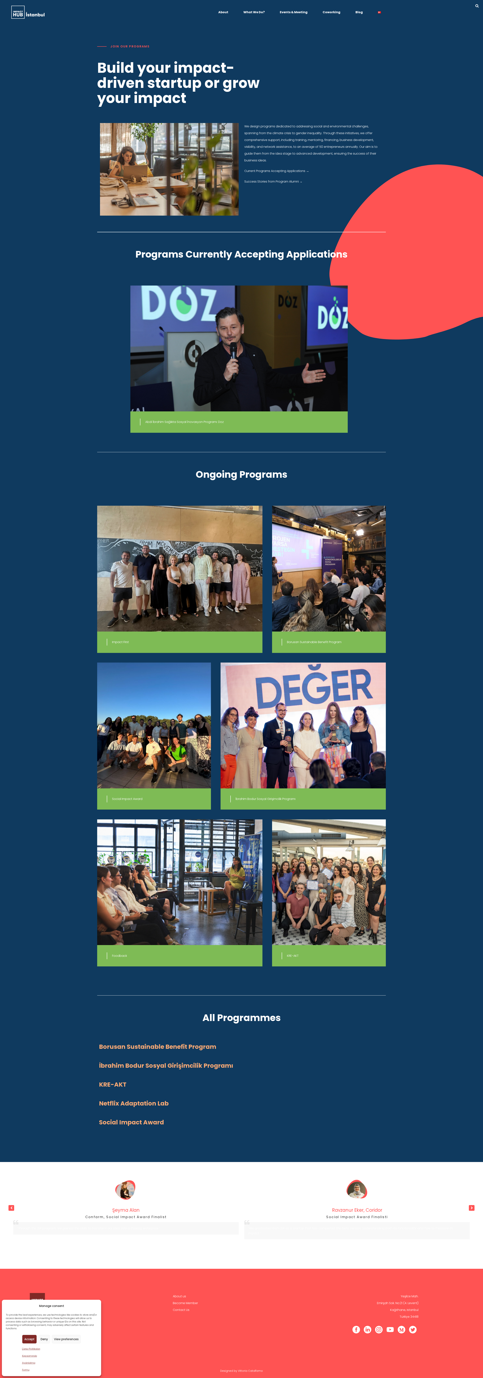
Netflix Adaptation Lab (134, 1103)
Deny (44, 1339)
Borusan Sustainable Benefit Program (157, 1046)
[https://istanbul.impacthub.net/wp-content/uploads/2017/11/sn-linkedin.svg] (367, 1329)
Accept (29, 1339)
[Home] (28, 12)
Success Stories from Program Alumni (273, 181)
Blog (359, 12)
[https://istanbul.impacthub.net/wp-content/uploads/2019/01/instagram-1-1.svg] (379, 1329)
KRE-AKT (112, 1084)
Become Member (185, 1303)
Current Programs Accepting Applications (276, 171)
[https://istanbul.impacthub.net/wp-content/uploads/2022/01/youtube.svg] (390, 1329)
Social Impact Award (131, 1122)
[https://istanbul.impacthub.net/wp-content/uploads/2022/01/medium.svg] (401, 1329)
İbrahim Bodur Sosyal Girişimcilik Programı (166, 1065)
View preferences (66, 1339)
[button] (472, 1208)
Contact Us (181, 1310)
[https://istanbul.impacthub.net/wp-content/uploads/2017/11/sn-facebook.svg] (356, 1329)
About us (179, 1296)
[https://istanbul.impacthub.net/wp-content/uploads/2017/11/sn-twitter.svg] (412, 1329)
